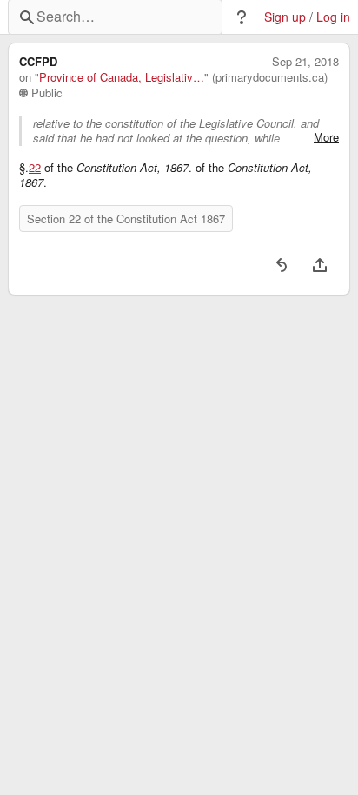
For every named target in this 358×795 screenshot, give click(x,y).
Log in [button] (333, 17)
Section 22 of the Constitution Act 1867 (126, 218)
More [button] (326, 137)
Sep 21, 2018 (305, 62)
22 (35, 168)
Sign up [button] (285, 17)
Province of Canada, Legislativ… (121, 77)
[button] (241, 17)
